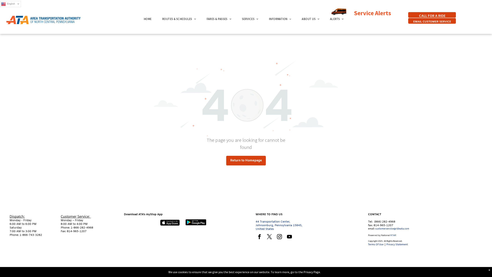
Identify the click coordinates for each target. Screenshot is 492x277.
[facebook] (259, 237)
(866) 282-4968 (384, 222)
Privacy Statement (397, 244)
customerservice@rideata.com (392, 228)
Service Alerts (356, 13)
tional (387, 235)
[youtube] (289, 237)
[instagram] (279, 237)
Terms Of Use (376, 244)
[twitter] (269, 237)
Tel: (370, 222)
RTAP (393, 235)
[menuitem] (149, 19)
